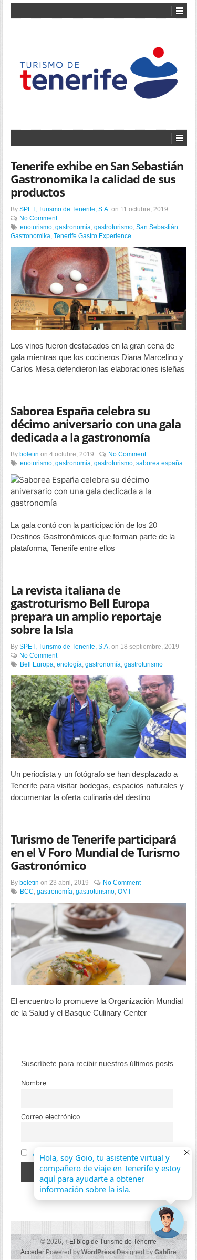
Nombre (33, 1083)
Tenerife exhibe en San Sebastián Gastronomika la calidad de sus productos (97, 179)
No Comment (38, 218)
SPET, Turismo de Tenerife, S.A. (64, 209)
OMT (124, 891)
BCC (27, 891)
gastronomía (73, 227)
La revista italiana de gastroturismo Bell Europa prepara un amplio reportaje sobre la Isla (86, 609)
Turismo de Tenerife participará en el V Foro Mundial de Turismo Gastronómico (95, 852)
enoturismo (36, 227)
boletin (29, 454)
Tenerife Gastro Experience (92, 236)
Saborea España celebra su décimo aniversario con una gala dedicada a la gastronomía (96, 424)
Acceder (32, 1252)
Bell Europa (37, 664)
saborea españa (159, 463)
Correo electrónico (50, 1117)
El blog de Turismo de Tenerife (111, 1241)
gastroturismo (113, 227)
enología (69, 664)
